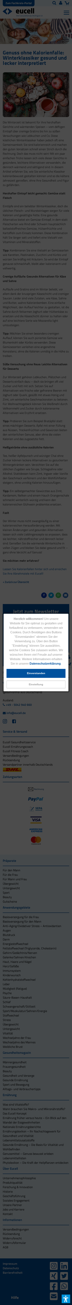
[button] (36, 684)
